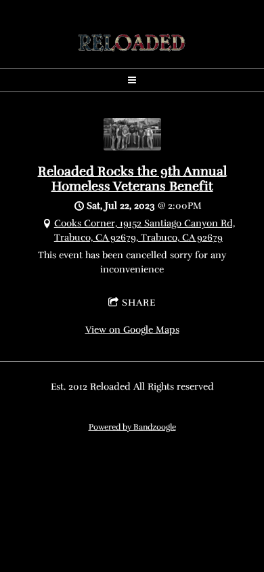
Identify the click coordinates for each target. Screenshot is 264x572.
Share (139, 302)
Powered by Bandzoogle (132, 427)
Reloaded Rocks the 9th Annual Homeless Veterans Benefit (132, 179)
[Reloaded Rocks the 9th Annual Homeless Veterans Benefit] (132, 147)
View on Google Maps (132, 329)
